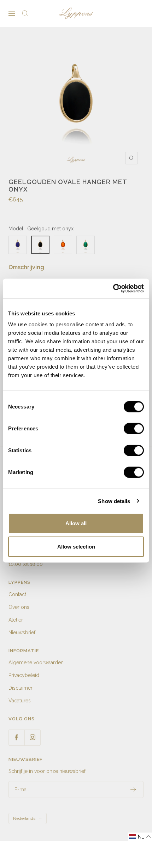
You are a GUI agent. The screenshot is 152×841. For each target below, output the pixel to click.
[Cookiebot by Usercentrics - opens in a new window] (113, 288)
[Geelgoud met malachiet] (85, 245)
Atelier (15, 620)
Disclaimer (20, 688)
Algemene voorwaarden (36, 662)
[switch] (134, 428)
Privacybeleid (23, 675)
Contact (17, 594)
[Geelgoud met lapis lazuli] (17, 245)
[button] (140, 837)
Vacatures (19, 700)
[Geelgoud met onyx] (40, 245)
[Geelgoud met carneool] (63, 245)
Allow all (76, 523)
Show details (114, 501)
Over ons (18, 607)
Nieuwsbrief (21, 632)
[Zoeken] (25, 13)
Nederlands (24, 818)
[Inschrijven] (133, 789)
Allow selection (76, 546)
